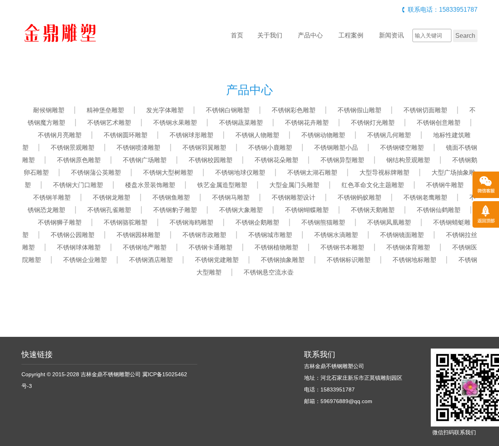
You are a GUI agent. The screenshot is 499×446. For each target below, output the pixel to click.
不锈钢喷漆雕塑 (138, 147)
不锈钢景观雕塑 (72, 147)
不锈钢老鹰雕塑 (425, 197)
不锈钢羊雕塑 (52, 197)
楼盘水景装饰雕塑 (150, 185)
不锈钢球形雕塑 (191, 135)
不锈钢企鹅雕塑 (257, 222)
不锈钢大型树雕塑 (168, 172)
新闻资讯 (391, 35)
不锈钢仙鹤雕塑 (438, 210)
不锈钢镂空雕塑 (402, 147)
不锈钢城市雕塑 (270, 235)
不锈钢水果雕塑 (175, 122)
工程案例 (350, 35)
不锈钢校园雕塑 (210, 160)
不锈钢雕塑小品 (336, 147)
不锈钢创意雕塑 (438, 122)
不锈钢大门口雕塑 (78, 185)
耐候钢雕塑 (48, 110)
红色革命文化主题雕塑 (373, 185)
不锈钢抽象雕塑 (282, 260)
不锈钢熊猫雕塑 (323, 222)
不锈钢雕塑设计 (293, 197)
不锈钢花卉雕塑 (307, 122)
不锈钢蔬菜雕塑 (241, 122)
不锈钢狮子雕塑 (59, 222)
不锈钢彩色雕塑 (293, 110)
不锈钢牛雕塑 (445, 185)
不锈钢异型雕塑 (342, 160)
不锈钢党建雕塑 (217, 260)
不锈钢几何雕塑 (389, 135)
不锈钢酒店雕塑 (151, 260)
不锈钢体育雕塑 (408, 247)
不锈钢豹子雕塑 (175, 210)
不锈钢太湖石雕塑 (312, 172)
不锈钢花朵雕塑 (276, 160)
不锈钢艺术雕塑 (109, 122)
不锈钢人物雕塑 (257, 135)
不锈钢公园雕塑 (72, 235)
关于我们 (269, 35)
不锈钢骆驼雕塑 (125, 222)
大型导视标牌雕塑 (384, 172)
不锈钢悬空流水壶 (269, 272)
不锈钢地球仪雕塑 (240, 172)
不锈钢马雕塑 (231, 197)
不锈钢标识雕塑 (348, 260)
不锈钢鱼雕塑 (171, 197)
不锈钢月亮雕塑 (59, 135)
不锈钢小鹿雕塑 (270, 147)
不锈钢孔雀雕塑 (109, 210)
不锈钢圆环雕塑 (125, 135)
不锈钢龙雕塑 (111, 197)
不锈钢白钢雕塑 (228, 110)
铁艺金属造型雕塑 (222, 185)
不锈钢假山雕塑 (359, 110)
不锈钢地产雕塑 (144, 247)
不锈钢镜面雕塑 (402, 235)
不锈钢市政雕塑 (204, 235)
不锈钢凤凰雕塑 (389, 222)
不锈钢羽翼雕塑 (204, 147)
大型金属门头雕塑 (294, 185)
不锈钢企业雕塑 (85, 260)
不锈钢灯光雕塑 (373, 122)
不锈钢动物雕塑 (323, 135)
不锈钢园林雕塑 (138, 235)
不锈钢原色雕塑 (79, 160)
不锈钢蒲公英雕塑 (96, 172)
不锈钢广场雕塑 (144, 160)
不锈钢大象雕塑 (241, 210)
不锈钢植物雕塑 (276, 247)
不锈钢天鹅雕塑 (373, 210)
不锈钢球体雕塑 (79, 247)
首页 (237, 35)
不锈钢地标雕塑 (414, 260)
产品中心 (310, 35)
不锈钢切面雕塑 (425, 110)
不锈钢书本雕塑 (342, 247)
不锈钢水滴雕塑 (336, 235)
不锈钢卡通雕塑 (210, 247)
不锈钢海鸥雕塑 (191, 222)
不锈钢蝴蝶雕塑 (307, 210)
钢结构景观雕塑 (408, 160)
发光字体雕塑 (165, 110)
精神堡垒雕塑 (105, 110)
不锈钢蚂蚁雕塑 (359, 197)
